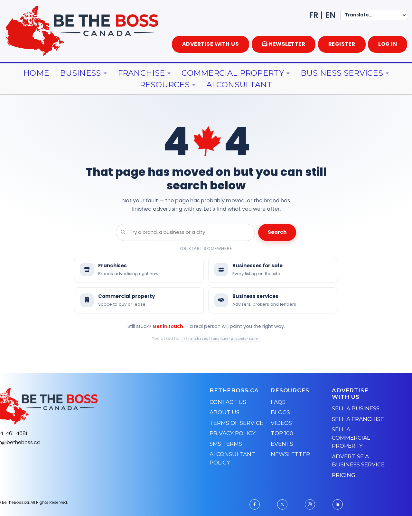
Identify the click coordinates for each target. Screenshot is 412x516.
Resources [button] (165, 84)
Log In (387, 44)
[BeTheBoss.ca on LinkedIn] (337, 504)
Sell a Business (355, 408)
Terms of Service (236, 423)
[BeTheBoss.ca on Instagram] (310, 504)
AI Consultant (239, 84)
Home (36, 73)
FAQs (278, 402)
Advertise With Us (210, 44)
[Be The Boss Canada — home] (82, 406)
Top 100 (282, 433)
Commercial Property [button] (233, 73)
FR (313, 15)
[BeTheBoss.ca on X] (282, 504)
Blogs (280, 412)
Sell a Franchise (358, 419)
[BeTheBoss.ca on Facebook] (254, 504)
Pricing (343, 475)
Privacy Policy (233, 433)
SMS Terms (226, 444)
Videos (281, 423)
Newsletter (290, 454)
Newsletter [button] (287, 44)
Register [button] (341, 44)
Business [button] (80, 73)
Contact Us (228, 402)
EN (330, 15)
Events (282, 444)
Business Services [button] (342, 73)
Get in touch (168, 326)
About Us (224, 412)
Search (277, 232)
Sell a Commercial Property (351, 437)
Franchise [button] (141, 73)
